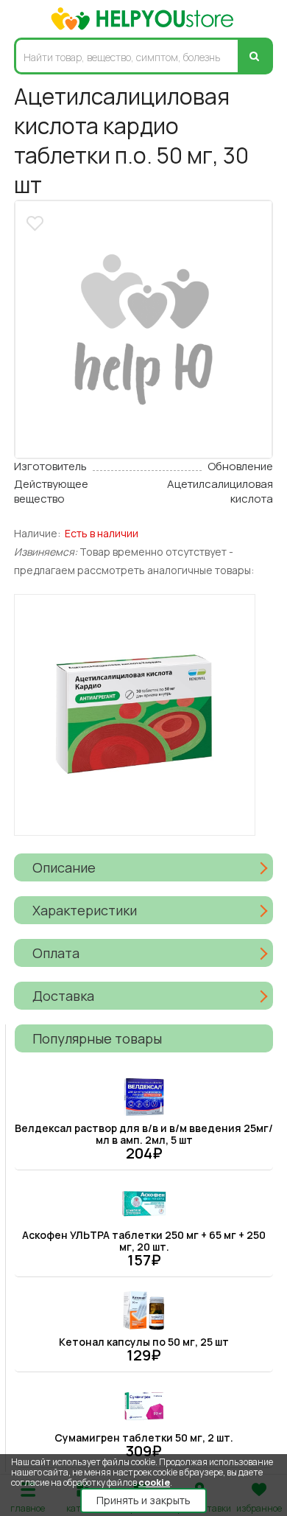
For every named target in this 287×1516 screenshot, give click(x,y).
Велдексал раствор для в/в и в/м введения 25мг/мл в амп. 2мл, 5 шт (144, 1134)
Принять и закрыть (143, 1500)
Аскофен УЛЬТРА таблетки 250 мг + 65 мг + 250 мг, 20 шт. (144, 1241)
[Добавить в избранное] (37, 221)
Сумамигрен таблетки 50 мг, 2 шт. (143, 1438)
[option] (143, 329)
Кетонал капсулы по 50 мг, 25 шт (144, 1342)
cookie (154, 1482)
